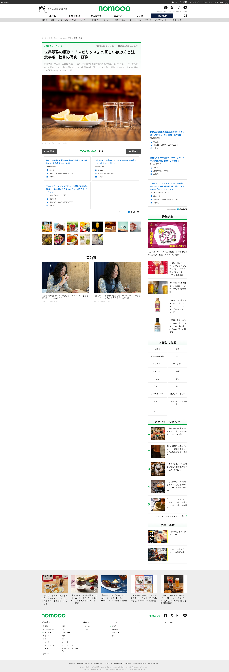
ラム (123, 20)
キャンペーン (116, 632)
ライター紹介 (169, 622)
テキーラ (148, 20)
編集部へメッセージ (83, 663)
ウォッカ (138, 20)
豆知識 (91, 258)
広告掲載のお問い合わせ (101, 663)
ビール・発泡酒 (63, 20)
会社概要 (128, 663)
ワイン (74, 20)
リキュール (107, 20)
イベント (115, 636)
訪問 (86, 629)
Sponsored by (123, 212)
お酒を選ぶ (74, 16)
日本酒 (44, 20)
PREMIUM (162, 16)
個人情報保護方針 (117, 663)
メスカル (46, 648)
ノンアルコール (160, 20)
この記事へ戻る (91, 151)
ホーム (52, 16)
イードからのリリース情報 (141, 663)
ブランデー (96, 20)
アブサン (46, 654)
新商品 (114, 626)
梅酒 (116, 20)
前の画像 (50, 151)
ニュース (118, 16)
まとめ (87, 626)
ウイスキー (84, 20)
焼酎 (52, 20)
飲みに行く (96, 16)
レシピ (140, 16)
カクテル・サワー (176, 20)
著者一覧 (72, 663)
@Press (155, 663)
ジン (130, 20)
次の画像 (132, 151)
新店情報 (115, 629)
